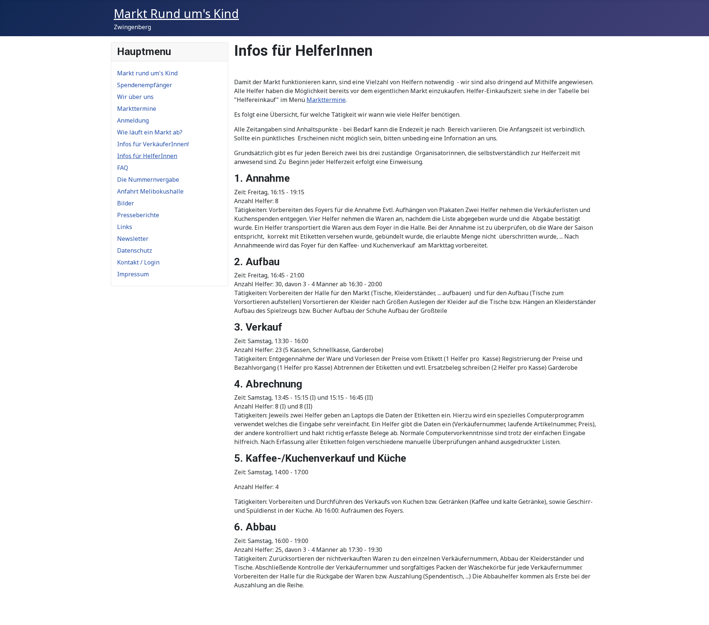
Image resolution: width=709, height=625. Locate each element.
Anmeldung (133, 120)
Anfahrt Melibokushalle (150, 191)
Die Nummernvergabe (148, 179)
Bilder (125, 203)
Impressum (133, 274)
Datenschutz (134, 250)
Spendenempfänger (144, 85)
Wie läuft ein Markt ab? (149, 132)
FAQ (122, 168)
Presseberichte (138, 215)
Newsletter (132, 239)
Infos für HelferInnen (147, 156)
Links (124, 227)
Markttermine (136, 109)
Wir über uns (135, 97)
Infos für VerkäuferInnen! (153, 144)
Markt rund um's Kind (147, 73)
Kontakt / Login (138, 262)
